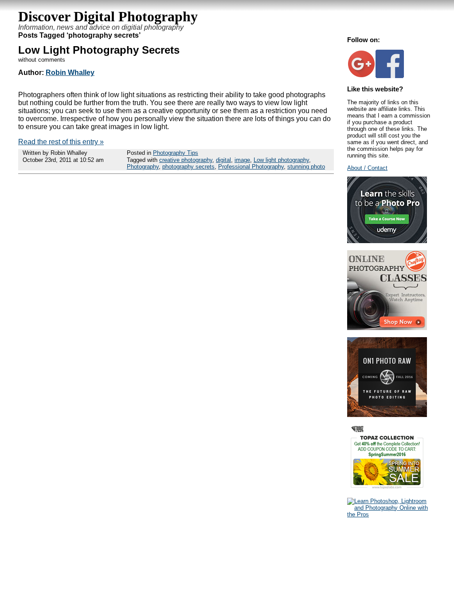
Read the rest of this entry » (61, 142)
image (242, 160)
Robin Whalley (70, 72)
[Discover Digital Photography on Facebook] (390, 76)
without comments (41, 59)
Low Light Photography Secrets (99, 50)
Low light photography (281, 160)
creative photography (185, 160)
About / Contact (367, 168)
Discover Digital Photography (108, 16)
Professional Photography (251, 166)
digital (223, 160)
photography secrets (188, 166)
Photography (143, 166)
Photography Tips (175, 153)
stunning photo (306, 166)
